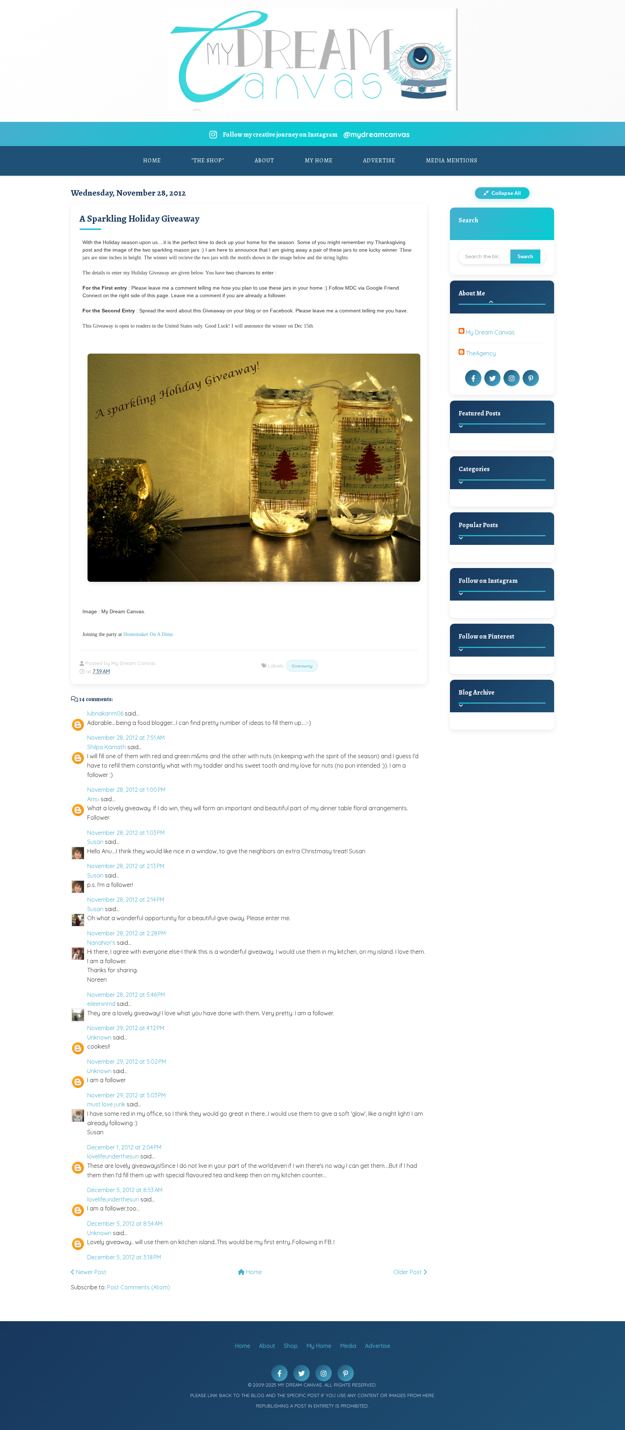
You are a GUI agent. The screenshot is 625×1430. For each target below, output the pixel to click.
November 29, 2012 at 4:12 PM (125, 1028)
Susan (95, 841)
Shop (291, 1345)
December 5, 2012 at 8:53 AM (124, 1190)
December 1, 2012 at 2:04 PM (124, 1147)
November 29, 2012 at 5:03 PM (126, 1095)
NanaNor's (101, 942)
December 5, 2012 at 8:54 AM (124, 1223)
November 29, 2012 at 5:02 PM (126, 1061)
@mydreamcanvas (376, 134)
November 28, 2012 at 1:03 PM (126, 832)
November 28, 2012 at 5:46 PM (126, 994)
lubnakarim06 (105, 713)
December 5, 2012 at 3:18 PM (124, 1257)
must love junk (106, 1104)
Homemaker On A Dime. (148, 634)
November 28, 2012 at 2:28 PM (126, 933)
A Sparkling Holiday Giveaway (139, 218)
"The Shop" (207, 161)
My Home (319, 161)
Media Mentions (451, 161)
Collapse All (505, 193)
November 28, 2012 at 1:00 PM (126, 789)
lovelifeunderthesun (113, 1156)
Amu (93, 799)
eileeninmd (101, 1003)
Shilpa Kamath (106, 747)
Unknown (99, 1037)
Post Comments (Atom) (138, 1287)
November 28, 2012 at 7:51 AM (126, 737)
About (264, 161)
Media (348, 1345)
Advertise (379, 161)
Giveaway (302, 666)
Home (152, 161)
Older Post (408, 1272)
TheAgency (481, 353)
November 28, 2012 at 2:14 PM (125, 899)
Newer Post (90, 1272)
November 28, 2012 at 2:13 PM (125, 866)
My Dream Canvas (490, 332)
